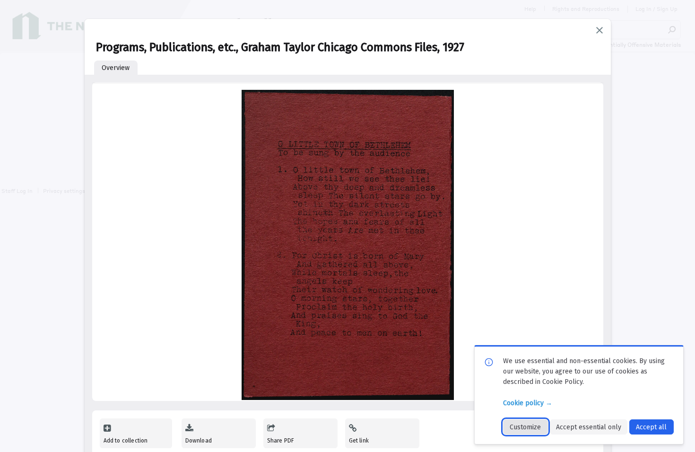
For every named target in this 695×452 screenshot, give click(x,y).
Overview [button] (116, 68)
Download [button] (198, 440)
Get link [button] (359, 440)
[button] (599, 30)
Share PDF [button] (281, 440)
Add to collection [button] (126, 440)
